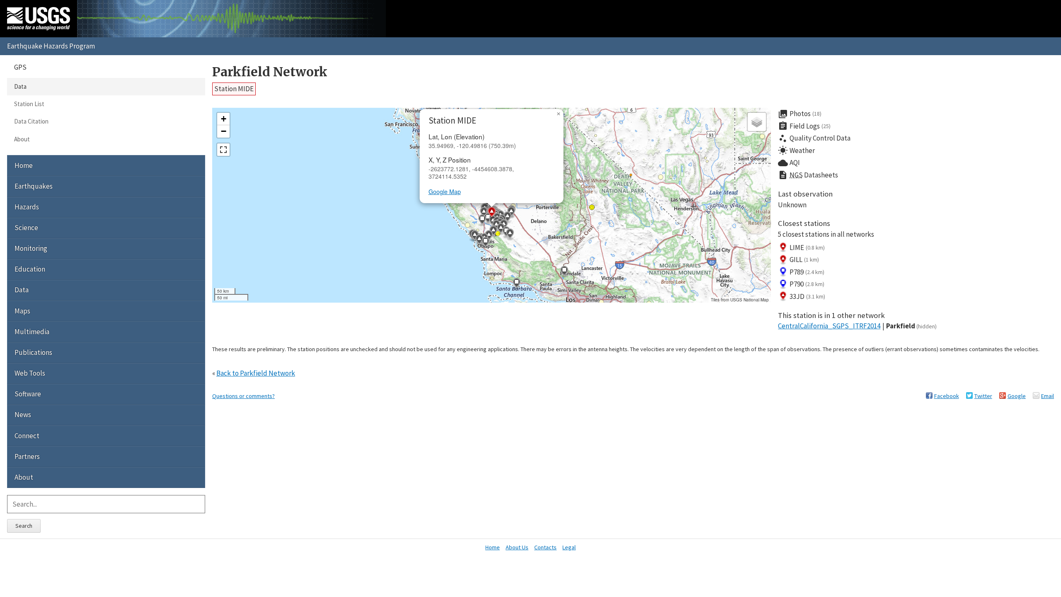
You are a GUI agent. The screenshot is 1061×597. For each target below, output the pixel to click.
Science (26, 227)
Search (23, 525)
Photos (799, 114)
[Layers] (757, 122)
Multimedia (32, 331)
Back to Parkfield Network (255, 373)
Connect (27, 435)
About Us (517, 547)
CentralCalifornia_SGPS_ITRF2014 (829, 325)
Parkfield (911, 325)
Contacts (545, 547)
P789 (807, 272)
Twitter (983, 396)
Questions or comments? (243, 396)
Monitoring (31, 248)
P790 (807, 284)
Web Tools (30, 373)
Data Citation (31, 121)
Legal (569, 547)
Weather (796, 150)
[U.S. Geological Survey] (38, 18)
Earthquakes (34, 186)
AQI (789, 163)
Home (24, 165)
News (23, 414)
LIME (807, 247)
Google (1017, 396)
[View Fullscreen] (223, 149)
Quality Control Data (814, 138)
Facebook (946, 396)
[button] (493, 232)
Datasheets (808, 175)
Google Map (445, 191)
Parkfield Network (269, 72)
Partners (27, 456)
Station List (29, 104)
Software (28, 393)
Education (30, 269)
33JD (807, 296)
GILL (804, 259)
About (22, 139)
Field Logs (804, 126)
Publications (33, 352)
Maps (22, 310)
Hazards (27, 206)
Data (20, 86)
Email (1047, 396)
